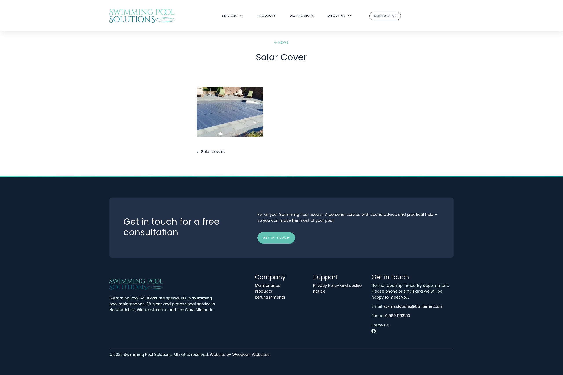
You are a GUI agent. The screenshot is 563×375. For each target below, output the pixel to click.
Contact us (385, 16)
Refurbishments (270, 297)
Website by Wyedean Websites (240, 354)
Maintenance (267, 285)
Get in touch (276, 237)
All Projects (302, 15)
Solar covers (213, 151)
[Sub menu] (241, 16)
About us (336, 15)
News (283, 42)
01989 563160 (397, 315)
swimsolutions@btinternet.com (413, 306)
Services (229, 15)
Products (267, 15)
